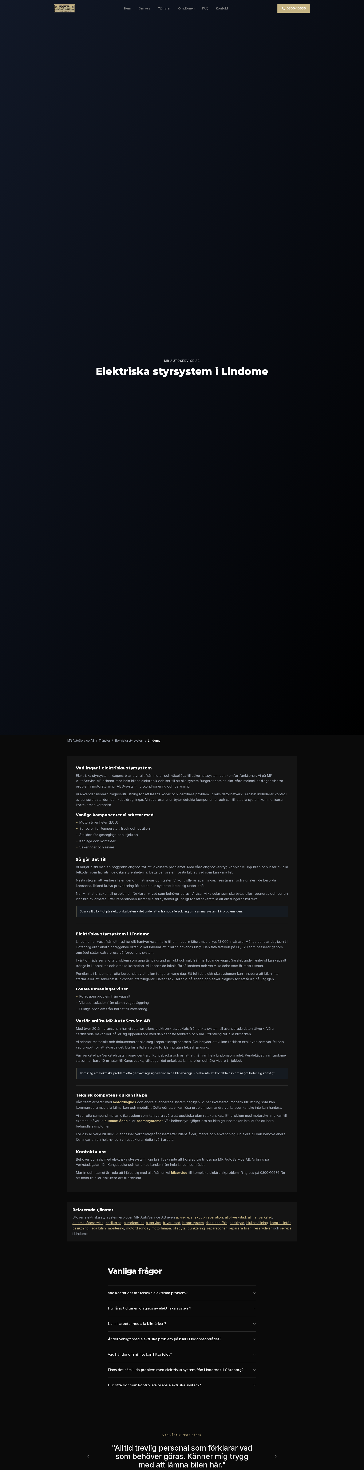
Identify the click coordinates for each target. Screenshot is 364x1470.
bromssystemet (150, 1121)
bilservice (179, 1172)
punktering (196, 1228)
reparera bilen (240, 1228)
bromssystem (193, 1223)
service (286, 1228)
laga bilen (98, 1228)
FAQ (205, 8)
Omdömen (186, 8)
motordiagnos (124, 1102)
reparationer (217, 1228)
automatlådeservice (87, 1223)
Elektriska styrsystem (129, 740)
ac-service (184, 1217)
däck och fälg (217, 1223)
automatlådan (116, 1121)
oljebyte (179, 1228)
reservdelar (263, 1228)
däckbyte (237, 1223)
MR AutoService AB (80, 740)
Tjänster (164, 8)
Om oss (144, 8)
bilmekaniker (134, 1223)
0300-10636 (296, 8)
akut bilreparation (209, 1217)
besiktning (114, 1223)
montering (116, 1228)
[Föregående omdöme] (88, 1456)
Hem (127, 8)
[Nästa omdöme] (275, 1456)
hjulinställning (257, 1223)
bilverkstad (171, 1223)
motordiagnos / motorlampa (148, 1228)
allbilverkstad (235, 1217)
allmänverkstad (260, 1217)
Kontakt (222, 8)
